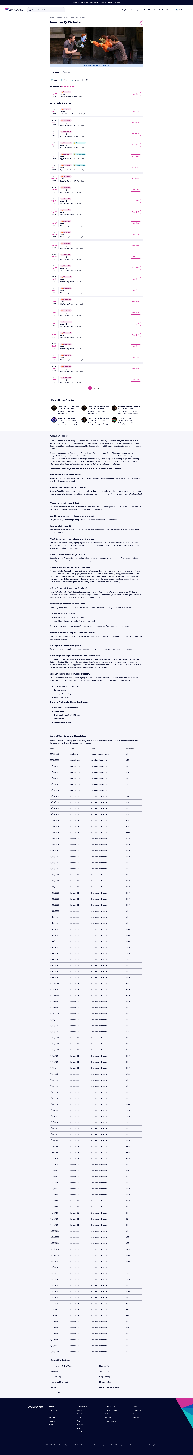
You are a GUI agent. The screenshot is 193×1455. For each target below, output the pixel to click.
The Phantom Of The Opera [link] (61, 1366)
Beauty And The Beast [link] (59, 1382)
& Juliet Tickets (59, 711)
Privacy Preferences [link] (155, 1445)
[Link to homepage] (14, 10)
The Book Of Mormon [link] (58, 1393)
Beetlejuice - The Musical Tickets (66, 707)
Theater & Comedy (165, 10)
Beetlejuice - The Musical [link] (109, 1387)
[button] (54, 80)
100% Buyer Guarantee (105, 2)
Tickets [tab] (55, 72)
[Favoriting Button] (141, 22)
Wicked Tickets (59, 719)
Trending (134, 10)
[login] (185, 10)
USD (180, 10)
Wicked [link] (53, 1387)
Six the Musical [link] (105, 1382)
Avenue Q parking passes (74, 520)
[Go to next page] (107, 388)
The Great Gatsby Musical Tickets (67, 715)
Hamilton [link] (54, 1371)
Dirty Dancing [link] (104, 1377)
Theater (59, 17)
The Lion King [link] (55, 1377)
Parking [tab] (66, 72)
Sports (143, 10)
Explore (125, 10)
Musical (67, 17)
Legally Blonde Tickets (62, 722)
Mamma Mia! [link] (104, 1366)
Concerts (152, 10)
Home (52, 17)
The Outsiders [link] (104, 1371)
